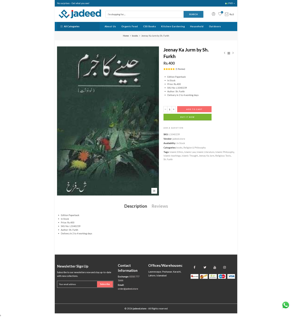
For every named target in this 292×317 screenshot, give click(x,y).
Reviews (160, 206)
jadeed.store (178, 138)
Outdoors (215, 26)
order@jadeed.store (128, 288)
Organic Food (129, 26)
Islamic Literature (205, 152)
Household (197, 26)
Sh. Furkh (168, 159)
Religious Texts (223, 155)
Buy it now (187, 117)
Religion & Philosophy (194, 147)
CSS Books (149, 26)
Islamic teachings (172, 155)
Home (126, 35)
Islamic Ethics (176, 152)
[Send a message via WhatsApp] (285, 305)
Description (135, 206)
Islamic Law (190, 152)
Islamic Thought (190, 155)
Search (193, 14)
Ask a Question (173, 128)
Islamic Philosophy (224, 152)
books (135, 35)
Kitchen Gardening (173, 26)
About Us (110, 26)
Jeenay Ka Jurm (206, 155)
